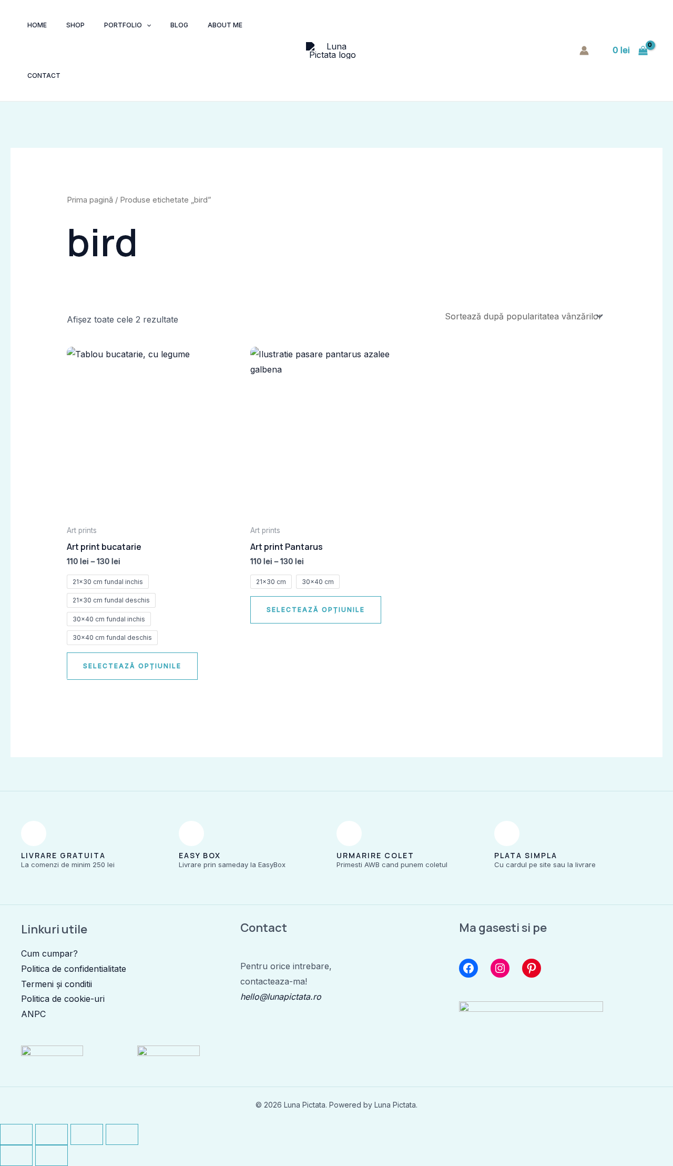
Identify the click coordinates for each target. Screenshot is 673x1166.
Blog (179, 25)
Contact (43, 75)
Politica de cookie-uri (63, 998)
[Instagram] (500, 968)
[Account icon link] (584, 50)
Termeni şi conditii (56, 984)
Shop (75, 25)
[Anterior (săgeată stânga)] (16, 1155)
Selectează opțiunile (132, 666)
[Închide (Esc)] (122, 1134)
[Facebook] (468, 968)
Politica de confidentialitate (73, 968)
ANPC (33, 1014)
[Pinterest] (531, 968)
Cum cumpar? (49, 953)
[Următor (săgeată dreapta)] (51, 1155)
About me (225, 25)
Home (37, 25)
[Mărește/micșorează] (16, 1134)
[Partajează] (86, 1134)
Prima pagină (90, 200)
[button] (146, 25)
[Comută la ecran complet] (51, 1134)
